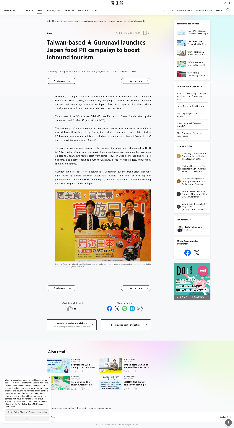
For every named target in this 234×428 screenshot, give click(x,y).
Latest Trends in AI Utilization (190, 106)
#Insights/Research (101, 71)
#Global (114, 71)
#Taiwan (133, 71)
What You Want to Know (188, 86)
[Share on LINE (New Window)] (124, 308)
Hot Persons (182, 219)
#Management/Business (69, 71)
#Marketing (52, 71)
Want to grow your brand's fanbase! (189, 114)
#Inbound (123, 71)
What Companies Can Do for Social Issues (189, 134)
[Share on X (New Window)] (117, 308)
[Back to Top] (228, 422)
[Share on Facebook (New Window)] (109, 308)
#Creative (86, 71)
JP (225, 3)
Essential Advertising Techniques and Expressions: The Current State (192, 96)
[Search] (228, 10)
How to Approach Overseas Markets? (189, 124)
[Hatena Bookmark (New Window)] (132, 308)
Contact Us (224, 417)
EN (228, 3)
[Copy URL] (140, 308)
